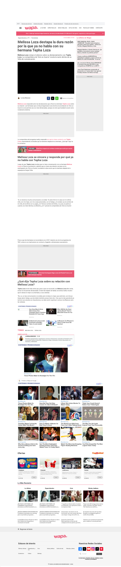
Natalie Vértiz (48, 23)
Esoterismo (21, 553)
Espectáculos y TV (23, 38)
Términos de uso (90, 558)
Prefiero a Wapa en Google (29, 380)
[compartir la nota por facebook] (48, 98)
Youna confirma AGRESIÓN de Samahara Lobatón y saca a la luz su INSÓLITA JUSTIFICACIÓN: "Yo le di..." (89, 58)
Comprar (34, 477)
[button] (102, 33)
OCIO (80, 28)
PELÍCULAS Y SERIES (88, 28)
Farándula (35, 38)
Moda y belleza (50, 548)
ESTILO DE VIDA (73, 28)
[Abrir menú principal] (20, 28)
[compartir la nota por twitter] (52, 98)
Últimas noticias (22, 548)
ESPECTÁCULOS (52, 28)
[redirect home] (31, 28)
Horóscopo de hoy (27, 23)
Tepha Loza (66, 104)
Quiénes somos (99, 558)
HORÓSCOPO (99, 28)
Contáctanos (82, 558)
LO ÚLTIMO (43, 28)
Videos (29, 553)
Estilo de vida (60, 548)
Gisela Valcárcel (58, 23)
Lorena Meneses (25, 98)
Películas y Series (70, 548)
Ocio (38, 548)
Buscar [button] (99, 553)
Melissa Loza (22, 104)
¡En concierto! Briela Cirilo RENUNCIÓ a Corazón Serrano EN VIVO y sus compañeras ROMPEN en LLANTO (89, 64)
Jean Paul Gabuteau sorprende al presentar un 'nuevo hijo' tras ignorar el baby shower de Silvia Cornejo (89, 71)
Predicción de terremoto (71, 23)
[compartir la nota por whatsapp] (56, 98)
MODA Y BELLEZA (62, 28)
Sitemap (39, 553)
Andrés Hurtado (38, 23)
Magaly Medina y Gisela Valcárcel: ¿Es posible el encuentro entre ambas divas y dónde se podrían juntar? (89, 51)
